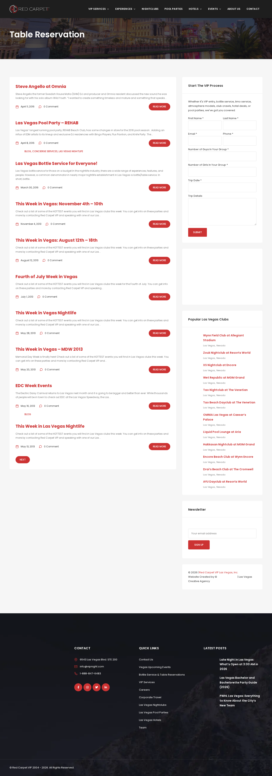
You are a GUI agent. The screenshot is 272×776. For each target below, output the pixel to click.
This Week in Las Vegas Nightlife (50, 426)
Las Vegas (209, 345)
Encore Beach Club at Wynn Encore (228, 457)
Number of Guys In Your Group (208, 149)
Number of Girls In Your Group (208, 165)
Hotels (194, 9)
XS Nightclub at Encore (219, 365)
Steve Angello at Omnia (41, 86)
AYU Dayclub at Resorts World (225, 482)
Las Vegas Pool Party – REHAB (47, 123)
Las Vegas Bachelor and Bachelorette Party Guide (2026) (238, 682)
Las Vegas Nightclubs (152, 705)
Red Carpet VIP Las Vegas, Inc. (218, 572)
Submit (197, 232)
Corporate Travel (150, 697)
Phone (228, 134)
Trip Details (195, 196)
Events (213, 9)
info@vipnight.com (92, 666)
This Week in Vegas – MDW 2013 (49, 349)
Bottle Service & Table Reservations (162, 675)
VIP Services (97, 9)
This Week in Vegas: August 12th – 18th (57, 240)
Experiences (123, 9)
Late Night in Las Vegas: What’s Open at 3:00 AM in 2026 (239, 664)
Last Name (230, 118)
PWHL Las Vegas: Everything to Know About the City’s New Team (240, 700)
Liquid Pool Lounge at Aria (222, 432)
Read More (159, 106)
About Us (234, 9)
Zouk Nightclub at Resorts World (226, 353)
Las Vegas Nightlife (71, 151)
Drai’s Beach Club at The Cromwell (228, 469)
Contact (253, 9)
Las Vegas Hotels (150, 720)
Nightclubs (150, 9)
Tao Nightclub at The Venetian (225, 390)
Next (23, 459)
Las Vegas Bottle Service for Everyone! (56, 163)
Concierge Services (45, 151)
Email (192, 134)
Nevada (220, 345)
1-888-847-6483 (90, 673)
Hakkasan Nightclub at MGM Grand (229, 444)
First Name (196, 118)
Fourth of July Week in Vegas (46, 276)
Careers (144, 690)
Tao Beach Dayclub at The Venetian (229, 402)
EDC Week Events (34, 385)
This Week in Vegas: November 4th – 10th (59, 204)
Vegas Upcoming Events (155, 667)
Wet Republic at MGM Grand (224, 378)
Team (143, 727)
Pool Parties (173, 9)
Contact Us (146, 659)
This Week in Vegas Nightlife (46, 313)
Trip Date (195, 180)
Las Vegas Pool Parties (153, 712)
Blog (27, 151)
